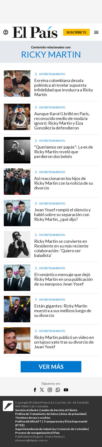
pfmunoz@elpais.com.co (31, 440)
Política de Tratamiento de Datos (36, 414)
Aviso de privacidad (72, 414)
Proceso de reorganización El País (37, 432)
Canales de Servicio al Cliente (58, 410)
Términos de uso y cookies (32, 417)
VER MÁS (51, 366)
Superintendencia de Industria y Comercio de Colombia (51, 429)
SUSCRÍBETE (76, 32)
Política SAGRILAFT (28, 421)
